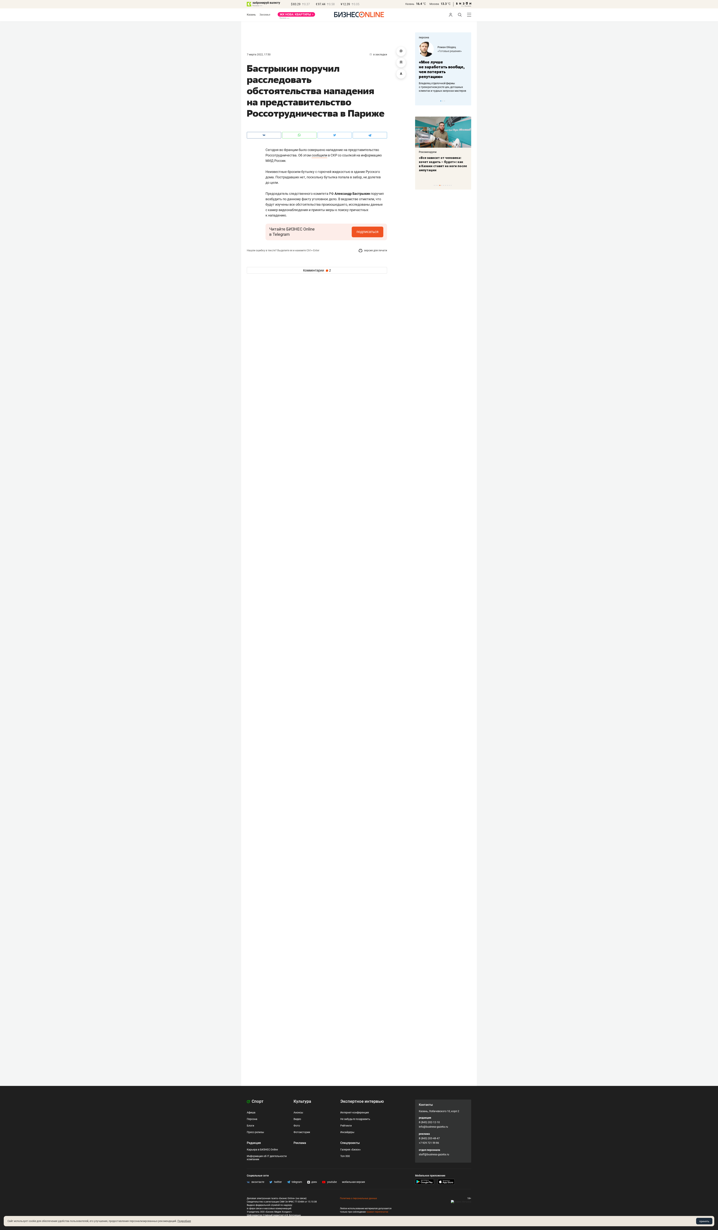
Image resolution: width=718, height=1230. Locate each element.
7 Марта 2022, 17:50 (259, 54)
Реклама (300, 1143)
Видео (297, 1119)
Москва (434, 3)
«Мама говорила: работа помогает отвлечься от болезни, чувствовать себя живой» (443, 69)
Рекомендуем (428, 151)
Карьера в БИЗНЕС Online (262, 1149)
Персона (252, 1119)
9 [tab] (449, 185)
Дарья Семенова (448, 47)
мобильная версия (353, 1181)
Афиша (251, 1112)
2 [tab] (442, 100)
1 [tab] (440, 100)
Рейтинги (346, 1125)
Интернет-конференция (354, 1112)
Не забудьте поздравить (355, 1119)
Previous (420, 101)
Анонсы (298, 1112)
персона (424, 37)
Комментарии (317, 270)
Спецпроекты (350, 1143)
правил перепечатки (377, 1212)
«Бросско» (444, 51)
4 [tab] (439, 185)
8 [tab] (447, 185)
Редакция (254, 1143)
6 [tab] (443, 185)
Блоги (250, 1125)
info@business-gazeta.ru (433, 1126)
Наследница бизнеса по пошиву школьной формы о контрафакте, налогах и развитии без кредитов (439, 87)
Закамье (265, 14)
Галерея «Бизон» (350, 1149)
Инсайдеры (347, 1132)
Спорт (257, 1101)
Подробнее (184, 1221)
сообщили (319, 155)
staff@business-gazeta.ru (434, 1154)
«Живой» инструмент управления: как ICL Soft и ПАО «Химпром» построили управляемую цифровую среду (442, 166)
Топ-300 (345, 1156)
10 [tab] (451, 185)
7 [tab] (445, 185)
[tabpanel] (443, 67)
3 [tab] (444, 100)
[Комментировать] (401, 51)
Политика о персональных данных (358, 1198)
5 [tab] (441, 185)
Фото (297, 1125)
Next (467, 101)
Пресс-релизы (255, 1132)
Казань (409, 3)
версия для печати (375, 250)
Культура (302, 1101)
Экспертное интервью (362, 1101)
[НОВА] (296, 15)
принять (704, 1221)
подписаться (367, 232)
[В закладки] (401, 62)
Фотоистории (302, 1132)
